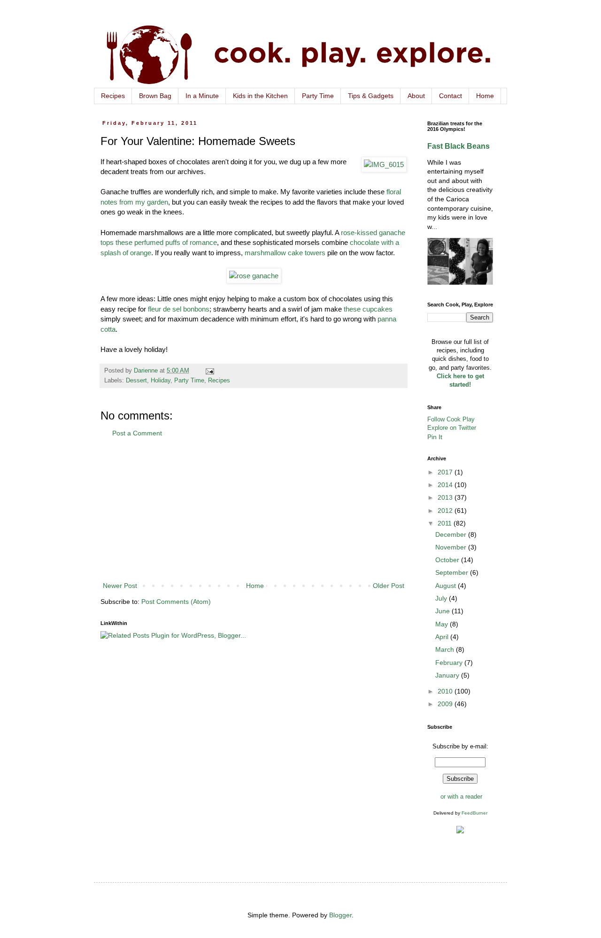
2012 (446, 510)
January (448, 675)
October (448, 560)
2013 (446, 497)
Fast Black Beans (458, 146)
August (446, 585)
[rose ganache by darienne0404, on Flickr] (253, 276)
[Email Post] (209, 370)
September (452, 572)
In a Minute (202, 95)
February (449, 662)
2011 (446, 523)
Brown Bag (155, 95)
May (442, 624)
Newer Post (120, 585)
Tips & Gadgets (370, 95)
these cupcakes (368, 309)
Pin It (434, 437)
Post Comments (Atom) (176, 601)
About (416, 95)
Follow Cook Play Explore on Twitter (451, 423)
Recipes (113, 95)
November (451, 547)
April (442, 637)
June (443, 611)
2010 (446, 691)
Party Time (318, 95)
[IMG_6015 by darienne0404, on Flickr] (384, 165)
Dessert (136, 380)
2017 (446, 472)
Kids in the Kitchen (260, 95)
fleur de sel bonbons (178, 309)
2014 (446, 484)
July (442, 598)
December (451, 534)
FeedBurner (474, 813)
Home (485, 95)
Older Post (388, 585)
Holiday (160, 380)
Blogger (340, 915)
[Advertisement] (253, 509)
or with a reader (461, 796)
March (445, 649)
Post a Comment (137, 433)
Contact (450, 95)
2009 (446, 704)
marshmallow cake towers (285, 253)
